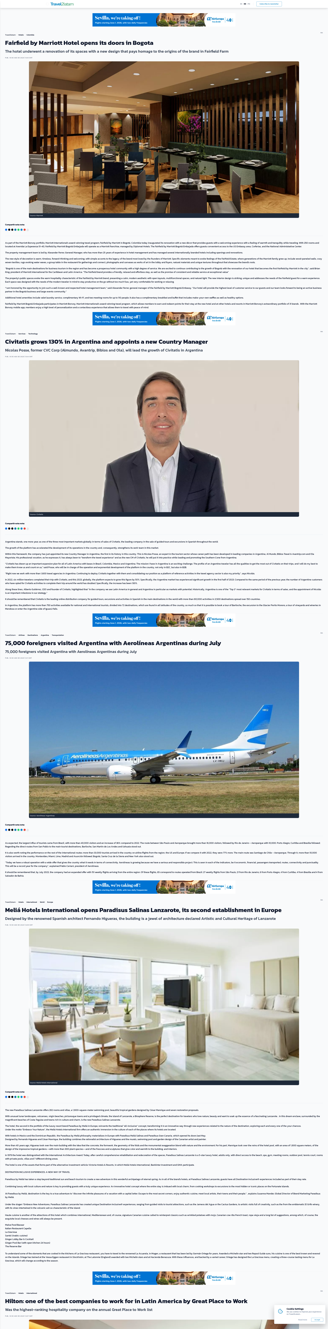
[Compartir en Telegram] (21, 230)
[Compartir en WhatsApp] (18, 230)
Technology (33, 334)
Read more (302, 1319)
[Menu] (47, 4)
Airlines (21, 635)
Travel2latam (10, 35)
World (42, 902)
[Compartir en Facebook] (6, 230)
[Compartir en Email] (25, 230)
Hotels (21, 35)
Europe (50, 902)
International (32, 902)
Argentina (45, 635)
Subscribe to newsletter (269, 4)
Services (21, 334)
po (249, 4)
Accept (317, 1319)
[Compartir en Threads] (12, 230)
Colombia (30, 35)
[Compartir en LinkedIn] (15, 230)
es (241, 4)
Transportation (58, 635)
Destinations (33, 635)
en (245, 4)
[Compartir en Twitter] (9, 230)
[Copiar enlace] (28, 230)
